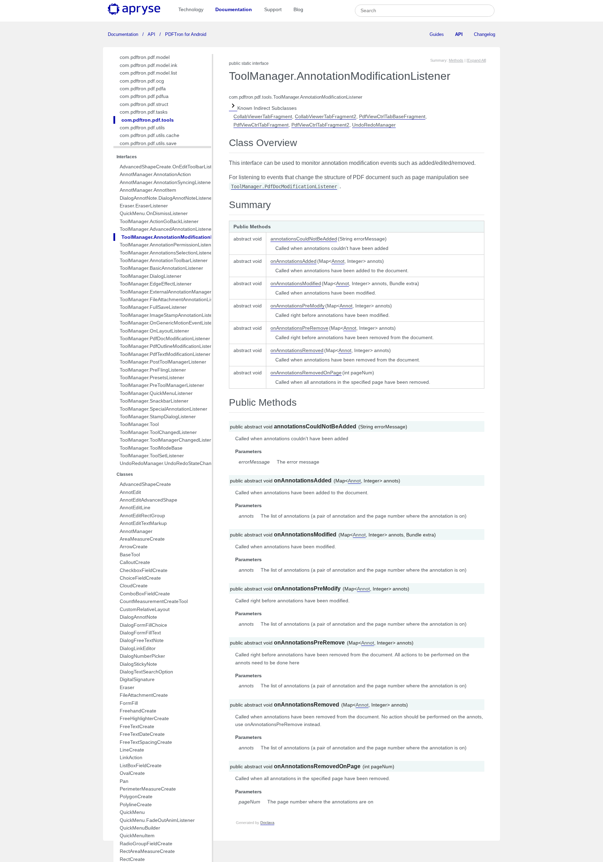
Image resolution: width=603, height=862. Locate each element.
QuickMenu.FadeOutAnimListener (157, 820)
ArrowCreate (134, 546)
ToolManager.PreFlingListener (153, 370)
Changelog (484, 34)
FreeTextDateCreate (142, 734)
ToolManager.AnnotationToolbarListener (164, 260)
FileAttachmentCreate (144, 695)
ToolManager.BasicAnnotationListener (161, 268)
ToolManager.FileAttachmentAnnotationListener (172, 299)
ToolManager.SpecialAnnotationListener (163, 409)
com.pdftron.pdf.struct (144, 104)
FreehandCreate (138, 711)
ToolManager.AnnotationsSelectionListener (167, 252)
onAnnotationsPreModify (297, 305)
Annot (338, 261)
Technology (190, 9)
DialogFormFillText (140, 632)
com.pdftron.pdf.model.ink (148, 65)
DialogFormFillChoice (143, 625)
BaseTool (130, 554)
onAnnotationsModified (295, 283)
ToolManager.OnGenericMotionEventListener (169, 323)
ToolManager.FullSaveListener (153, 307)
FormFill (129, 703)
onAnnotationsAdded (293, 261)
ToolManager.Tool (139, 424)
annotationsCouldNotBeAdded (303, 239)
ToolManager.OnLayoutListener (154, 331)
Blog (298, 9)
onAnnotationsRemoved (296, 350)
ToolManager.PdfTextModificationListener (165, 354)
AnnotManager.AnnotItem (148, 190)
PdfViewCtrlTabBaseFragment (392, 116)
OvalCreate (132, 773)
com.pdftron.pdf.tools (147, 120)
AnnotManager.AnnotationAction (155, 174)
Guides (437, 34)
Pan (124, 781)
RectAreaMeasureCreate (147, 851)
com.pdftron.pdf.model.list (148, 73)
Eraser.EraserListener (144, 205)
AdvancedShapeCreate (145, 484)
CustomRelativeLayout (145, 609)
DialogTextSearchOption (146, 671)
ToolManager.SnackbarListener (154, 401)
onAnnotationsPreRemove (299, 328)
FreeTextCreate (137, 726)
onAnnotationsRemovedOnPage (306, 372)
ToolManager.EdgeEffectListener (156, 284)
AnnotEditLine (135, 507)
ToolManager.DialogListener (150, 276)
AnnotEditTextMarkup (143, 523)
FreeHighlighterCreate (144, 718)
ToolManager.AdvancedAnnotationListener (166, 229)
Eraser (127, 687)
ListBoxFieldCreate (141, 765)
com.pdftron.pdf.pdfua (144, 96)
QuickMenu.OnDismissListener (154, 213)
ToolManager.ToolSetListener (152, 455)
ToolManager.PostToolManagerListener (163, 362)
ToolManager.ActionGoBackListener (159, 221)
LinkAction (131, 757)
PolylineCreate (136, 804)
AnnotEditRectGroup (142, 515)
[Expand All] (476, 60)
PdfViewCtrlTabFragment (261, 125)
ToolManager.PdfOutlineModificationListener (168, 346)
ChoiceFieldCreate (140, 578)
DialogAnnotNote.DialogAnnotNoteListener (167, 198)
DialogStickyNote (138, 664)
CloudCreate (134, 585)
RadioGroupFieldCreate (146, 843)
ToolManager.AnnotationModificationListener (175, 237)
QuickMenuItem (137, 835)
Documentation (233, 9)
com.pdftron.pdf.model (145, 57)
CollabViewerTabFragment (262, 116)
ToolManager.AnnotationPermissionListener (168, 244)
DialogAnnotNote (138, 617)
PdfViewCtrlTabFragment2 (320, 125)
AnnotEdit (130, 492)
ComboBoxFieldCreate (145, 593)
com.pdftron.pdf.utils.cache (149, 135)
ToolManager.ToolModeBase (151, 448)
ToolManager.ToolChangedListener (158, 432)
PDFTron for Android (185, 34)
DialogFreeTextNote (142, 640)
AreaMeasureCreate (142, 539)
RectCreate (132, 859)
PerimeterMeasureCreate (148, 789)
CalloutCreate (135, 562)
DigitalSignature (137, 679)
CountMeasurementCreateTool (154, 601)
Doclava (267, 823)
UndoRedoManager (374, 125)
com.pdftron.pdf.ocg (142, 81)
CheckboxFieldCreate (144, 570)
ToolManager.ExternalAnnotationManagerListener (174, 292)
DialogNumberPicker (142, 656)
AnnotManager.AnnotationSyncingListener (166, 182)
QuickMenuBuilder (140, 828)
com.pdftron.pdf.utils (142, 127)
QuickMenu (132, 812)
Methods (456, 60)
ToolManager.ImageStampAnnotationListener (169, 315)
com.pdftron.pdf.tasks (144, 112)
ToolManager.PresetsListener (152, 377)
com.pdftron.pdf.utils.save (148, 143)
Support (273, 9)
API (152, 34)
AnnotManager (136, 531)
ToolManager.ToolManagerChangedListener (168, 440)
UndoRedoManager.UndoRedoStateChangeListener (177, 463)
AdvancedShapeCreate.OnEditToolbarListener (171, 166)
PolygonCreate (136, 796)
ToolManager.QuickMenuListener (156, 393)
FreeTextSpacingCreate (146, 742)
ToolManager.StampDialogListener (158, 416)
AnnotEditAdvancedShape (148, 500)
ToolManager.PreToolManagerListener (162, 385)
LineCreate (132, 750)
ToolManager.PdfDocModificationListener (165, 338)
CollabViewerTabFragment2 (325, 116)
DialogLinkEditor (138, 648)
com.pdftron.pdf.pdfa (143, 88)
